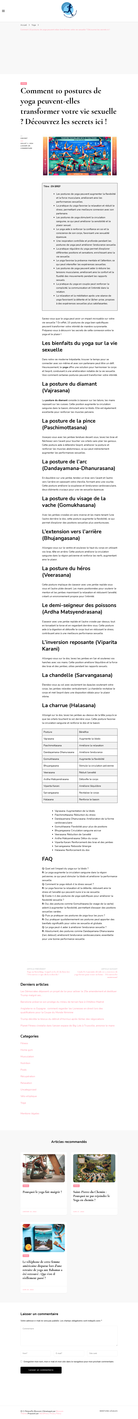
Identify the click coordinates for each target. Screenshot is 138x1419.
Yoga (23, 83)
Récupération (27, 1076)
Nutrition (25, 1063)
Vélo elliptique (28, 1096)
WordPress (44, 1413)
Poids (23, 1069)
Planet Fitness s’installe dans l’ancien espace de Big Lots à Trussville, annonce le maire (67, 1025)
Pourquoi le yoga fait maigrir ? (42, 1192)
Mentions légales (29, 1113)
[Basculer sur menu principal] (3, 11)
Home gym (26, 1050)
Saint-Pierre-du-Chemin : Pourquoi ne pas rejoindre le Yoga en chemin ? (91, 1196)
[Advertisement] (69, 52)
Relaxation (26, 1083)
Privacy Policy (55, 1413)
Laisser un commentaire (29, 147)
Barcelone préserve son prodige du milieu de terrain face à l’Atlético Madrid (62, 1001)
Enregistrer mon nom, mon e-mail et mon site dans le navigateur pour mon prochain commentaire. (69, 1361)
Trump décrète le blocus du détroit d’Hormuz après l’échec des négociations (62, 1019)
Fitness (24, 1043)
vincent (24, 138)
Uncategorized (28, 1089)
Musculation (27, 1056)
